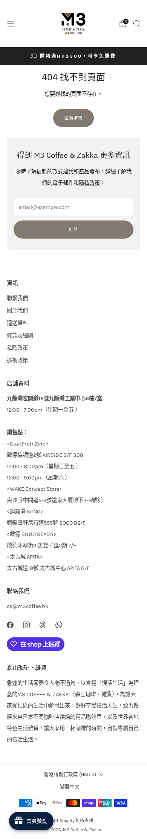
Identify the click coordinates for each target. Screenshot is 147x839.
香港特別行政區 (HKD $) (70, 774)
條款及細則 (20, 335)
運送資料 (17, 323)
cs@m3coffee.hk (27, 606)
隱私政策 (89, 183)
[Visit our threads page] (42, 625)
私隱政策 (17, 348)
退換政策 (17, 360)
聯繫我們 (17, 298)
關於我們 (17, 311)
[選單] (10, 24)
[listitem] (74, 56)
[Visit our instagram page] (26, 625)
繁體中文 (70, 786)
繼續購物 (73, 118)
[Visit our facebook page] (10, 625)
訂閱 (73, 229)
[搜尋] (136, 23)
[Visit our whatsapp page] (59, 625)
